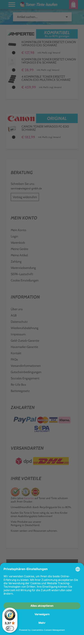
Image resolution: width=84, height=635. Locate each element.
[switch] (10, 628)
